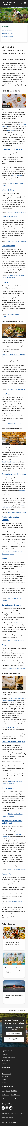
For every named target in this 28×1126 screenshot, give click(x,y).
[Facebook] (3, 1108)
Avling (4, 558)
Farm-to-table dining (7, 30)
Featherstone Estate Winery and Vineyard (12, 822)
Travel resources (6, 1060)
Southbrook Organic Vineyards (13, 741)
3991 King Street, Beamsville (16, 640)
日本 (3, 1090)
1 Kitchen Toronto (8, 245)
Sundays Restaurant (9, 216)
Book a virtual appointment (15, 1039)
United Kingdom (15, 1095)
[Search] (21, 3)
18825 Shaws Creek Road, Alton (17, 512)
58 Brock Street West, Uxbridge (17, 241)
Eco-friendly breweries (7, 36)
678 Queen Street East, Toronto (17, 212)
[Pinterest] (11, 1108)
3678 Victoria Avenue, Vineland (17, 869)
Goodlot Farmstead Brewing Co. (14, 474)
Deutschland (5, 1095)
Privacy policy (19, 1113)
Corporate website (6, 1073)
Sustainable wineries (7, 40)
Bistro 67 (5, 282)
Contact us (4, 1071)
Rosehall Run (7, 874)
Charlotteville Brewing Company (10, 518)
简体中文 (14, 1090)
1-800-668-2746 (15, 1033)
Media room (5, 1076)
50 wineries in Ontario (14, 727)
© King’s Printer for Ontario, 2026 (10, 1122)
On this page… (5, 26)
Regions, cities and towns (8, 1057)
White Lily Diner (8, 190)
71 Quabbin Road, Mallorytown (17, 668)
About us (4, 1079)
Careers (4, 1082)
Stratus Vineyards (8, 788)
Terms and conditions (7, 1113)
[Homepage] (8, 3)
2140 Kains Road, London (15, 424)
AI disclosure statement (8, 1117)
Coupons (4, 1063)
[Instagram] (7, 1108)
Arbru (4, 645)
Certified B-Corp (19, 623)
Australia (11, 1099)
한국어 (8, 1090)
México (17, 1099)
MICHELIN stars (17, 175)
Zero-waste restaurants (7, 33)
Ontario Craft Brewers (8, 462)
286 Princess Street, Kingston (16, 389)
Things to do (5, 1054)
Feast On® (10, 130)
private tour (9, 661)
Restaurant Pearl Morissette (12, 149)
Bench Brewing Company (11, 605)
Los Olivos (6, 393)
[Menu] (25, 3)
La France (4, 1099)
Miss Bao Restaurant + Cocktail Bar (13, 356)
